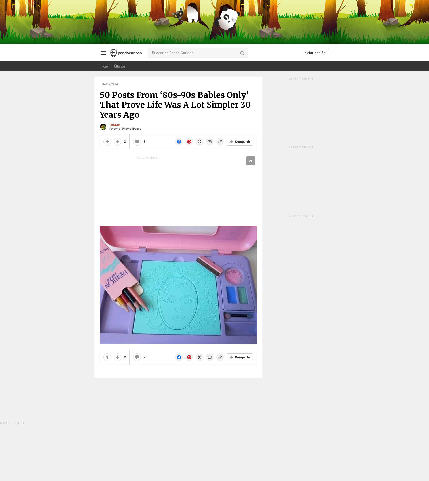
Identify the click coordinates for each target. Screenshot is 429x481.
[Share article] (250, 160)
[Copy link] (220, 142)
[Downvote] (117, 142)
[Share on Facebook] (179, 142)
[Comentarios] (137, 142)
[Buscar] (242, 53)
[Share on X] (199, 142)
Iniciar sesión (314, 53)
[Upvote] (107, 142)
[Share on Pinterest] (189, 142)
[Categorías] (103, 53)
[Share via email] (210, 142)
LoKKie (114, 125)
